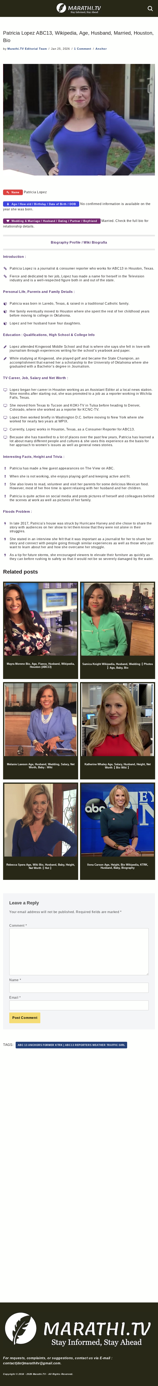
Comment (18, 925)
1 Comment (82, 48)
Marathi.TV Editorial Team (27, 48)
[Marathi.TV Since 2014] (79, 8)
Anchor (101, 48)
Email (15, 997)
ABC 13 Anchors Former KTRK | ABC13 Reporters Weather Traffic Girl (71, 1045)
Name (15, 980)
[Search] (150, 8)
